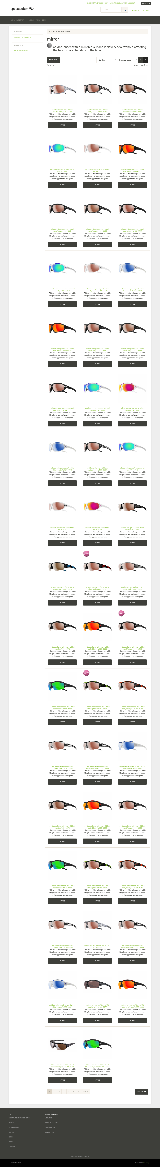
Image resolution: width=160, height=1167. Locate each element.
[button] (140, 60)
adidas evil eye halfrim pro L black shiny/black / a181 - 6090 (62, 708)
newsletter (49, 1132)
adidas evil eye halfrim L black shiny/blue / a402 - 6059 (62, 588)
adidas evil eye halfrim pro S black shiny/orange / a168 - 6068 (132, 887)
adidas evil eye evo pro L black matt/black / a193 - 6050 (132, 170)
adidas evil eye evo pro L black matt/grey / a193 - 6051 (62, 230)
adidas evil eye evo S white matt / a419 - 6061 (97, 528)
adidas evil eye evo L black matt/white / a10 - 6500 (62, 111)
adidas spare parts (17, 20)
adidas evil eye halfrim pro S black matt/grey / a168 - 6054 (132, 827)
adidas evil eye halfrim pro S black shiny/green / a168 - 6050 (97, 887)
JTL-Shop (146, 1163)
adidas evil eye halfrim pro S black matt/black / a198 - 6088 (97, 827)
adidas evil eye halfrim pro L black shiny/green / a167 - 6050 (97, 708)
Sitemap (12, 1132)
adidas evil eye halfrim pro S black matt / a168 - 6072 (62, 827)
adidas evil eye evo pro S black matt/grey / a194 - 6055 (132, 349)
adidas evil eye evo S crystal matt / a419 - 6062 (132, 469)
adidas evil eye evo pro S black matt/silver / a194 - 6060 (62, 409)
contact (12, 1146)
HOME (89, 3)
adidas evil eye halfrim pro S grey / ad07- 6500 (97, 946)
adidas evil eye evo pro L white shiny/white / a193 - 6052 (132, 290)
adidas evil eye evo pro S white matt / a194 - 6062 (132, 409)
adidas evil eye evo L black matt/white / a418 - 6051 (97, 111)
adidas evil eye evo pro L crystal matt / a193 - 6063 (62, 290)
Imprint (11, 1142)
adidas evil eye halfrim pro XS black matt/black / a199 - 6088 (132, 1006)
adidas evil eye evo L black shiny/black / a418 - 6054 (132, 111)
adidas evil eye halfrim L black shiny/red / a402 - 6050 (97, 588)
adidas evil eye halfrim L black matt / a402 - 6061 (132, 528)
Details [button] (62, 125)
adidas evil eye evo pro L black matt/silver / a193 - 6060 (132, 230)
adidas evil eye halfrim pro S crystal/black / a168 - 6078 (62, 946)
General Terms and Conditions (20, 1118)
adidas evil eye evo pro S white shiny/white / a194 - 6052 (62, 469)
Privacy (11, 1123)
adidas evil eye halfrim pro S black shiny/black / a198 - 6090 (62, 887)
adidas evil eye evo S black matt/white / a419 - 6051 (97, 469)
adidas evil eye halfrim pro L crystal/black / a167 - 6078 (62, 767)
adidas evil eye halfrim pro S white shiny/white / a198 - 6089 (62, 1006)
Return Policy (14, 1127)
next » (85, 1091)
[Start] (49, 31)
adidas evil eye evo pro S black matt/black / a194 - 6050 (62, 349)
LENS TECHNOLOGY (117, 3)
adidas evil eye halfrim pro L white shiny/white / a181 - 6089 (132, 767)
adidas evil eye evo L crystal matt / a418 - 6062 (62, 170)
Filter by (53, 60)
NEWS (11, 1137)
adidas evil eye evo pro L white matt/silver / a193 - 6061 (97, 290)
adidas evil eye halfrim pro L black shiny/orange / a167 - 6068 (132, 708)
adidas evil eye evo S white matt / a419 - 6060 (62, 528)
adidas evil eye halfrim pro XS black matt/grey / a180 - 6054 (62, 1066)
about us (48, 1118)
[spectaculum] (31, 8)
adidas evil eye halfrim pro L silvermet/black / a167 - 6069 (97, 767)
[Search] (125, 10)
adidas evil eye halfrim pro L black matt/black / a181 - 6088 (97, 648)
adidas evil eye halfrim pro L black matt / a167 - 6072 (62, 648)
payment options (51, 1123)
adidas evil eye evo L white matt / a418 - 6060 (97, 170)
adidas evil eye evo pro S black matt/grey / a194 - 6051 (97, 349)
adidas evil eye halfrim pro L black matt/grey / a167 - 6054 (132, 648)
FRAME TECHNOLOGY (100, 3)
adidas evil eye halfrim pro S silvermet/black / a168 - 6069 (132, 946)
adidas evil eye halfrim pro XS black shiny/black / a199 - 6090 (97, 1066)
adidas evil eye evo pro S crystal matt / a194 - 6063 (97, 409)
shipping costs (50, 1127)
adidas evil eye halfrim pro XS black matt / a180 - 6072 (97, 1006)
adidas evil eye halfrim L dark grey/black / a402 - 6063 (132, 588)
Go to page (141, 1091)
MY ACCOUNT (130, 3)
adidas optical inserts (38, 20)
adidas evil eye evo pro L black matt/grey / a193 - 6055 (97, 230)
